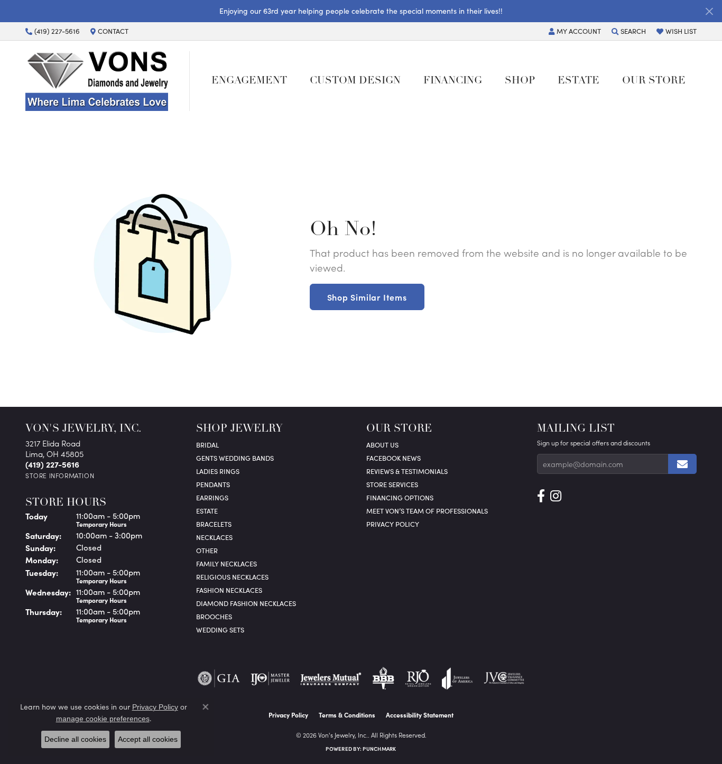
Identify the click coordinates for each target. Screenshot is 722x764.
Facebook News (393, 457)
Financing (452, 81)
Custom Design (355, 81)
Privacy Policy (392, 523)
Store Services (392, 484)
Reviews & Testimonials (407, 471)
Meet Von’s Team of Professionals (427, 510)
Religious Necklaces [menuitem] (232, 576)
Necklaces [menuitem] (214, 537)
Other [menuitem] (207, 550)
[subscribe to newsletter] (682, 464)
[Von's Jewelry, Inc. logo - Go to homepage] (107, 80)
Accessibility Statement (419, 715)
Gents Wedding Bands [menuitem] (235, 457)
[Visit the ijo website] (270, 678)
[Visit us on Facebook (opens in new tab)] (541, 496)
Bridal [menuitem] (207, 444)
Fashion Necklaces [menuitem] (229, 589)
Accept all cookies (148, 739)
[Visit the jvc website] (504, 678)
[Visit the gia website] (219, 678)
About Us (382, 444)
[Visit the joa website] (457, 678)
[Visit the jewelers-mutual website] (330, 678)
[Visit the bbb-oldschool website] (383, 678)
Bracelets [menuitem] (214, 523)
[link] (52, 31)
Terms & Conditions (347, 715)
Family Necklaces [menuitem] (226, 563)
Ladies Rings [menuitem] (217, 471)
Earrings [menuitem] (212, 497)
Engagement (249, 81)
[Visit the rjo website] (418, 678)
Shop (520, 81)
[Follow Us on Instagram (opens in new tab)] (555, 496)
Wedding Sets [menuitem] (220, 629)
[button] (575, 31)
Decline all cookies (75, 739)
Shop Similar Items (367, 297)
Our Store (654, 81)
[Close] (709, 11)
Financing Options (399, 497)
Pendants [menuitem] (213, 484)
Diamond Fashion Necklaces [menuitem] (246, 603)
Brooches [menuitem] (214, 616)
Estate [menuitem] (207, 510)
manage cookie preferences (103, 718)
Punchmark (379, 748)
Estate (578, 81)
